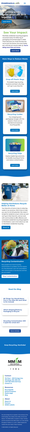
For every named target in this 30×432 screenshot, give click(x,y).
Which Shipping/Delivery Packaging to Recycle (12, 310)
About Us (6, 227)
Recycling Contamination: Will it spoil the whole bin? (14, 321)
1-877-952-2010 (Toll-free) (13, 381)
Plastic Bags (9, 393)
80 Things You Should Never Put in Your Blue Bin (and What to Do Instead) (15, 300)
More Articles (15, 331)
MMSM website (10, 405)
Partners (7, 403)
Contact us (8, 383)
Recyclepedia (9, 390)
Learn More (6, 22)
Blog (6, 395)
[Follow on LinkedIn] (19, 369)
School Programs (10, 391)
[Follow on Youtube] (16, 369)
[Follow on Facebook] (11, 369)
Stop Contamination (10, 276)
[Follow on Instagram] (13, 369)
